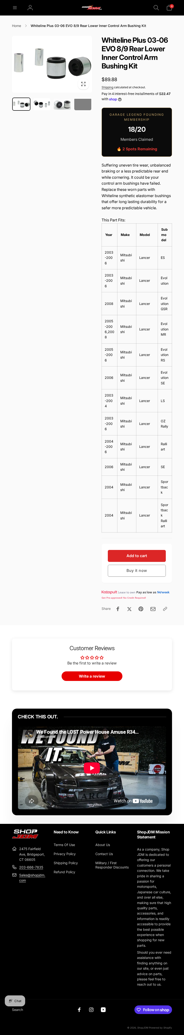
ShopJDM (142, 1027)
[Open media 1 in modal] (52, 64)
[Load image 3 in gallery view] (62, 104)
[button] (15, 7)
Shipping (107, 87)
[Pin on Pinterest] (140, 608)
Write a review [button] (92, 676)
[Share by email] (153, 609)
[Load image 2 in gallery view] (42, 104)
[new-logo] (25, 837)
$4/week (163, 592)
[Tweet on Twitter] (129, 608)
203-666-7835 (31, 867)
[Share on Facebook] (117, 608)
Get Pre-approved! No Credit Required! (124, 597)
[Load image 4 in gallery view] (83, 104)
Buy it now (136, 570)
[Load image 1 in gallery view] (21, 104)
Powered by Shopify (160, 1027)
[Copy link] (165, 608)
